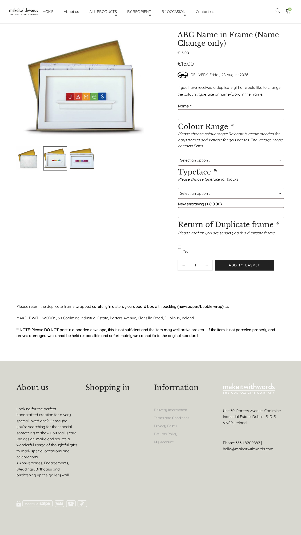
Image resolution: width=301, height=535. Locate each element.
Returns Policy (165, 434)
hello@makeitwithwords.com (248, 448)
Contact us (205, 11)
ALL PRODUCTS (103, 11)
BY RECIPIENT (139, 11)
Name (184, 106)
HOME (48, 11)
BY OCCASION (174, 11)
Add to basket (244, 265)
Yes (185, 251)
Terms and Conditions (171, 418)
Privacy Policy (165, 426)
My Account (164, 442)
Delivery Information (170, 410)
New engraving (200, 204)
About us (71, 11)
